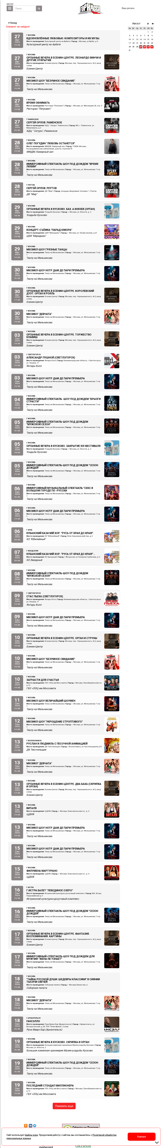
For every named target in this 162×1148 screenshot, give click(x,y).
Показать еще (64, 1106)
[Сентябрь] (149, 23)
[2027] (153, 24)
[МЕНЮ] (10, 8)
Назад (13, 22)
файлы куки (31, 1135)
